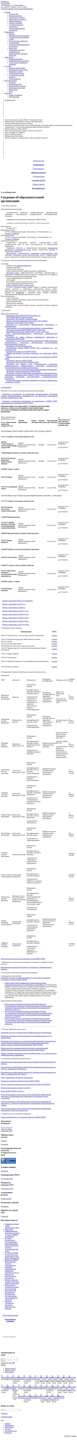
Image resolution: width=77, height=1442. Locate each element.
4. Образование (6, 387)
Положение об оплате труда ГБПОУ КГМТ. (21, 351)
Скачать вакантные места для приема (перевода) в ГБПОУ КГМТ (23, 1117)
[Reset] (20, 1410)
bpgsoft (73, 1436)
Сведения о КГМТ (38, 180)
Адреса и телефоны (12, 233)
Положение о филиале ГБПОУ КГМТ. (19, 360)
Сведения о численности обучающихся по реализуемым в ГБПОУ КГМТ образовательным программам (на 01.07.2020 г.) (29, 402)
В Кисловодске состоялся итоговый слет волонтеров (12, 1287)
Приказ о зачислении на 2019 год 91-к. (15, 614)
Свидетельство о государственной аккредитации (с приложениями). (29, 328)
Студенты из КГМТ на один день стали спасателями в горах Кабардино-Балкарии (12, 1255)
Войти (3, 1365)
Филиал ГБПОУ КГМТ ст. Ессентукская (20, 285)
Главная (3, 192)
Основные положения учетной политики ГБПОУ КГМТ (20, 1081)
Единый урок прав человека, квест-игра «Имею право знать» (12, 1281)
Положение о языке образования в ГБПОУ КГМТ (23, 371)
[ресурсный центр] (16, 1379)
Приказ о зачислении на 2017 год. (13, 604)
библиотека (20, 292)
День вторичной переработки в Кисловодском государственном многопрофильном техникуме (11, 1295)
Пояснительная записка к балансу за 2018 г (15, 1088)
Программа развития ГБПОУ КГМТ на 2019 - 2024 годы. (25, 330)
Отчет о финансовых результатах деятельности (17, 1077)
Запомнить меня (6, 1363)
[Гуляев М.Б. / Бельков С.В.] (15, 1392)
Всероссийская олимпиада (10, 1320)
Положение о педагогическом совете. (19, 346)
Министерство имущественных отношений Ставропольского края (31, 253)
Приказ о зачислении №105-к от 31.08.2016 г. (17, 601)
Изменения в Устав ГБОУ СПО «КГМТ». (20, 323)
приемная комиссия (23, 265)
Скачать (54, 635)
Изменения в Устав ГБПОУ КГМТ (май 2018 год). (23, 315)
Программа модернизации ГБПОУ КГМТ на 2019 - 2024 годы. (27, 332)
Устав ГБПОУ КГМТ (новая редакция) (19, 317)
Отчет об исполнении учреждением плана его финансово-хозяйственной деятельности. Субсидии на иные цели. (26, 1109)
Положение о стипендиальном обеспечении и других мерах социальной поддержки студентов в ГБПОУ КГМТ (25, 978)
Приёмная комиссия (38, 173)
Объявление (9, 1229)
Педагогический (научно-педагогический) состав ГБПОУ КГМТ (23, 959)
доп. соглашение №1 (45, 348)
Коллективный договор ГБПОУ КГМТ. (21, 348)
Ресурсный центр (12, 273)
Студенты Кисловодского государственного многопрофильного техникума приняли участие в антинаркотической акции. (11, 1245)
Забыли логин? (10, 1370)
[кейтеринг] (4, 1377)
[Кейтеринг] (10, 1387)
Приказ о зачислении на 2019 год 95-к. (15, 621)
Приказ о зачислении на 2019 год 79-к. (15, 611)
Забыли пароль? (10, 1368)
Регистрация (9, 1372)
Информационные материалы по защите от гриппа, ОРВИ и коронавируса (12, 1233)
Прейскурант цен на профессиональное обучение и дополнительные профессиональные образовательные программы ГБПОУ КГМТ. (24, 1049)
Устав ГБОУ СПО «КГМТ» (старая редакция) (21, 319)
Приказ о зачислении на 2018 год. (13, 607)
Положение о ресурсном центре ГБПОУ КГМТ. (22, 362)
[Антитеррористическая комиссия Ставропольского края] (8, 1163)
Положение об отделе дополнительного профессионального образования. (31, 369)
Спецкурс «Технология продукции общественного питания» (10, 1305)
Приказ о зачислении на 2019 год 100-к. (16, 624)
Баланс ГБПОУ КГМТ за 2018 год (12, 1091)
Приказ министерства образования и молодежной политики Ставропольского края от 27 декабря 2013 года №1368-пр (25, 984)
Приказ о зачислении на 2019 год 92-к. (15, 618)
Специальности (38, 165)
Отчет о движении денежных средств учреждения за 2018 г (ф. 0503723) (25, 1084)
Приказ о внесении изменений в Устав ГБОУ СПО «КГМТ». (27, 321)
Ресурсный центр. (38, 188)
